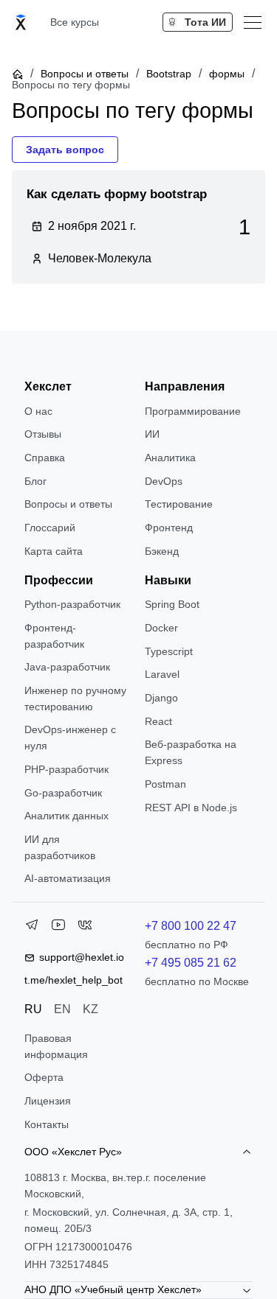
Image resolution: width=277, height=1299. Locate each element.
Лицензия (47, 1101)
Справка (44, 457)
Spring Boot (172, 604)
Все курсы (74, 22)
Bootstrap (168, 74)
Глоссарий (49, 527)
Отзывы (42, 434)
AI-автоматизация (67, 878)
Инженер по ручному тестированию (75, 698)
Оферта (44, 1077)
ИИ (152, 434)
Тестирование (179, 504)
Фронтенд (169, 527)
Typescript (169, 651)
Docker (161, 628)
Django (161, 698)
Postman (165, 784)
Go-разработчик (63, 793)
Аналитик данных (66, 816)
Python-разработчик (72, 604)
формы (226, 74)
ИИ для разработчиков (59, 847)
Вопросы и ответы (85, 74)
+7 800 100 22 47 (190, 926)
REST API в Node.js (191, 807)
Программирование (193, 411)
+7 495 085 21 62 (190, 962)
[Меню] (252, 22)
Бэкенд (162, 551)
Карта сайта (53, 551)
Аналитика (170, 457)
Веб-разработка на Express (190, 752)
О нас (38, 411)
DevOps (163, 481)
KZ (90, 1009)
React (158, 721)
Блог (35, 481)
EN (62, 1009)
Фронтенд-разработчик (54, 636)
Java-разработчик (67, 667)
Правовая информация (56, 1046)
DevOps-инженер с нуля (70, 738)
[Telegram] (31, 927)
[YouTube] (58, 927)
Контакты (46, 1124)
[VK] (85, 927)
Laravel (162, 674)
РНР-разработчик (66, 769)
